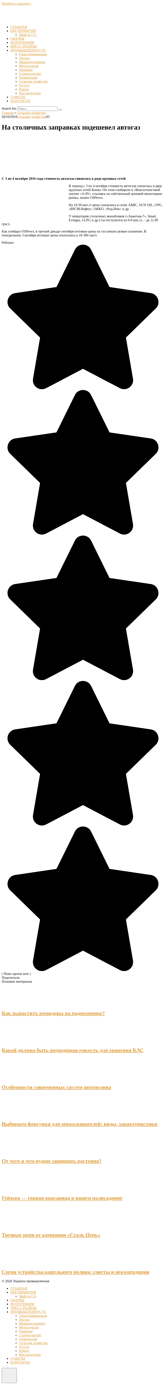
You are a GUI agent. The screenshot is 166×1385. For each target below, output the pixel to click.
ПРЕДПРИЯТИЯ (23, 31)
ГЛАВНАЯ (18, 27)
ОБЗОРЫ (17, 38)
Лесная (24, 58)
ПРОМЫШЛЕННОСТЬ (28, 50)
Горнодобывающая (33, 54)
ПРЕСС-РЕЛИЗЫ (23, 46)
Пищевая (25, 70)
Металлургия (28, 66)
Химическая (28, 77)
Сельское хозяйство (33, 81)
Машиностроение (32, 62)
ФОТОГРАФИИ (22, 42)
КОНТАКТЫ (20, 101)
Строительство (30, 73)
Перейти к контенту (16, 3)
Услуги (24, 85)
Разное (24, 89)
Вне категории (30, 93)
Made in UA (27, 35)
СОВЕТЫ (17, 97)
